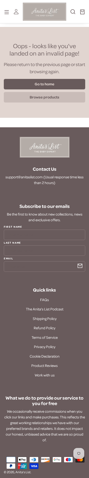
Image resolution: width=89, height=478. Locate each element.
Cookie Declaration (45, 356)
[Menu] (6, 11)
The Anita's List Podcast (44, 309)
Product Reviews (44, 365)
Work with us (45, 375)
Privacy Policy (44, 346)
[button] (73, 13)
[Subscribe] (80, 266)
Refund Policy (44, 327)
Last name (12, 242)
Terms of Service (45, 337)
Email (8, 258)
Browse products (44, 97)
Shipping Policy (44, 318)
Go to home (44, 84)
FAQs (44, 299)
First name (13, 226)
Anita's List (23, 472)
